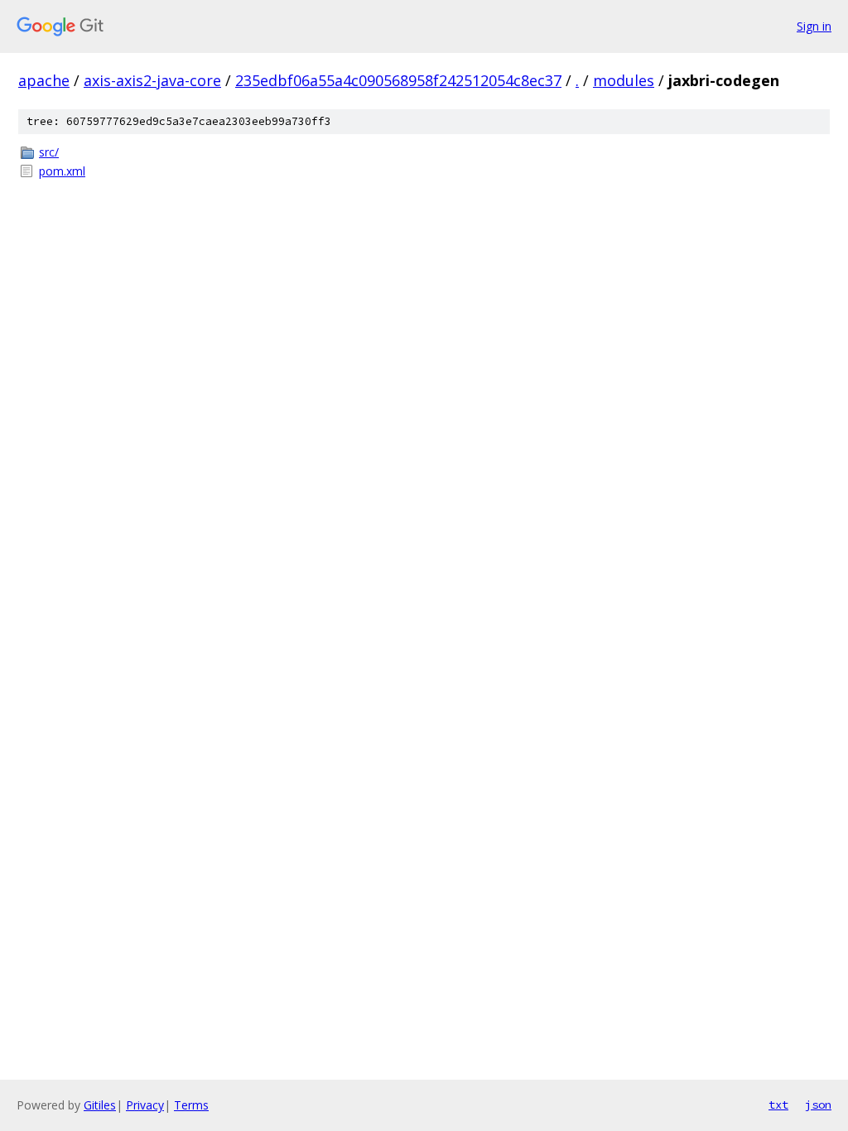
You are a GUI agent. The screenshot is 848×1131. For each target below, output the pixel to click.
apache (44, 80)
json (818, 1104)
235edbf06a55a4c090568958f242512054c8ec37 (398, 80)
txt (778, 1104)
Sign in (814, 26)
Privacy (145, 1105)
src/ (49, 152)
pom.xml (62, 171)
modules (623, 80)
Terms (191, 1105)
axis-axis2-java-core (152, 80)
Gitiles (100, 1105)
